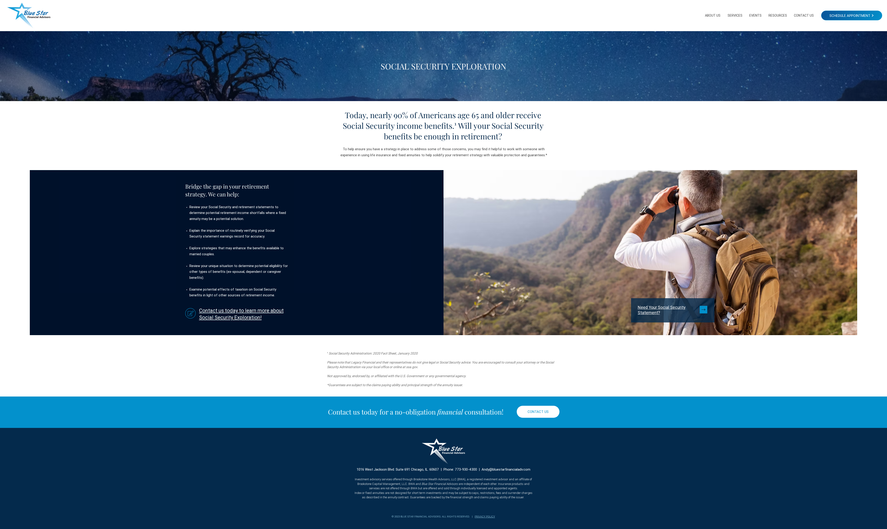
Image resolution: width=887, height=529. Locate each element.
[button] (712, 15)
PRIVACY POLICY (485, 516)
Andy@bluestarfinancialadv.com (506, 469)
